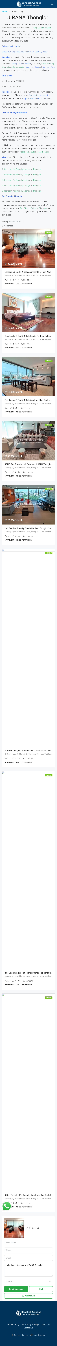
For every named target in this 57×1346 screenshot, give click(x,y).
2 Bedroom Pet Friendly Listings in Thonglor (21, 174)
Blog (17, 1324)
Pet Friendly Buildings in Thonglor (34, 152)
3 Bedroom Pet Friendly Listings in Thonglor (21, 180)
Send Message (16, 1289)
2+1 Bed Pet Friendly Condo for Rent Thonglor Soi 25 (29, 528)
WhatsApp (30, 1296)
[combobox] (17, 221)
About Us (46, 1324)
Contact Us (28, 1328)
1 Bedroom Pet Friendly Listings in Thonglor (21, 169)
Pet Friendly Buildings (30, 1324)
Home (10, 1324)
